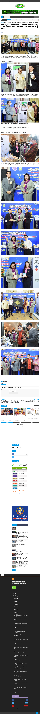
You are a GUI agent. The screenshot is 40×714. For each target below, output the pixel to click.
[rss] (14, 1)
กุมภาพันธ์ (15, 612)
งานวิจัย (5, 22)
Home (2, 22)
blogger (7, 422)
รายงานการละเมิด (15, 708)
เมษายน (15, 609)
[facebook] (6, 1)
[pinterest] (9, 1)
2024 (14, 593)
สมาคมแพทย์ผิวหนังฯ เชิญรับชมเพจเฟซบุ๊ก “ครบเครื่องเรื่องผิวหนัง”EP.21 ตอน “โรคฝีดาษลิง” (22, 562)
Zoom (25, 583)
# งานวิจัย (5, 381)
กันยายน (15, 601)
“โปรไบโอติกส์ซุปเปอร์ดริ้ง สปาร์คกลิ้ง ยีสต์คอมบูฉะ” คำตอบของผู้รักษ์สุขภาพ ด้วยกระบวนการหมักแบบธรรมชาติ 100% (20, 417)
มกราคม (15, 614)
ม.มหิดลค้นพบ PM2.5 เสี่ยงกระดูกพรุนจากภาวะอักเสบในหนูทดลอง (33, 416)
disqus (20, 422)
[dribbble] (13, 1)
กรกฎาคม (15, 604)
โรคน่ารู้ (17, 583)
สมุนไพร (21, 583)
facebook (32, 422)
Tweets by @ (14, 572)
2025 (14, 592)
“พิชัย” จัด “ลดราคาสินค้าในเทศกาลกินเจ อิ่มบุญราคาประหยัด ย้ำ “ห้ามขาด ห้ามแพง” (21, 566)
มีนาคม (15, 610)
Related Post (4, 405)
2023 (14, 595)
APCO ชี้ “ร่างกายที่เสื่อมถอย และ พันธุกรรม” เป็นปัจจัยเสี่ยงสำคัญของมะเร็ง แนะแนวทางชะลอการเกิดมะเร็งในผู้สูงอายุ (7, 417)
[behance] (16, 1)
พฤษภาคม (15, 607)
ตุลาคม (15, 599)
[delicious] (19, 1)
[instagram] (18, 1)
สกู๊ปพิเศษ (13, 583)
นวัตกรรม (19, 581)
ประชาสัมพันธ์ (16, 19)
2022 (14, 690)
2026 (14, 590)
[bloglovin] (11, 1)
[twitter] (7, 1)
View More (37, 405)
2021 (14, 692)
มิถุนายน (15, 606)
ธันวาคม (15, 596)
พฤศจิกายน (15, 598)
